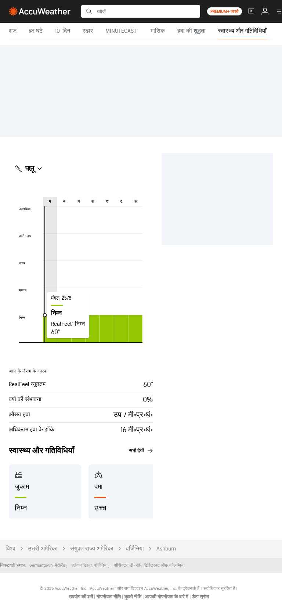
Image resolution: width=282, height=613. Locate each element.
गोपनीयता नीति (109, 597)
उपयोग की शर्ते (81, 597)
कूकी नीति (133, 597)
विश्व (10, 548)
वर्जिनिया (135, 548)
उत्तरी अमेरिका (43, 548)
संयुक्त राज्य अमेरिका (91, 548)
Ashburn (166, 548)
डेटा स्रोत (200, 597)
